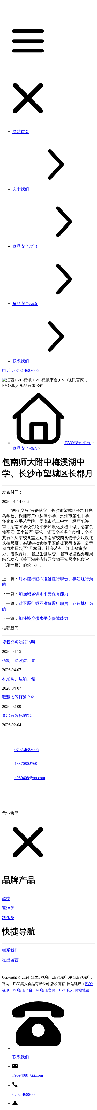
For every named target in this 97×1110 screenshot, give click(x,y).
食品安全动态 (24, 448)
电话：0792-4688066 (20, 370)
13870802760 (25, 763)
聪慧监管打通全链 (18, 697)
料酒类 (8, 918)
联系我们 (10, 950)
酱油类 (8, 908)
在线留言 (10, 960)
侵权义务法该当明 (18, 642)
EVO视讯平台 (78, 443)
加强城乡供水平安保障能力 (43, 594)
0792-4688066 (26, 749)
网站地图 (82, 990)
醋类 (6, 898)
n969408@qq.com (29, 778)
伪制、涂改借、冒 (18, 660)
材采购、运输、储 (18, 679)
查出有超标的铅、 (18, 715)
